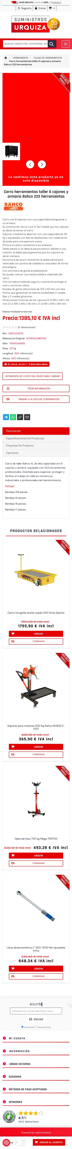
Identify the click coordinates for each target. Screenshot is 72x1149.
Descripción (13, 431)
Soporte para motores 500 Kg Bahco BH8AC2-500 (36, 727)
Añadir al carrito (51, 1142)
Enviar (38, 1019)
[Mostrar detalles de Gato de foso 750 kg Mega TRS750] (36, 799)
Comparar (39, 641)
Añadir (38, 633)
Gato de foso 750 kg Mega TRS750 (36, 838)
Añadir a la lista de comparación (38, 399)
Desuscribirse (44, 1027)
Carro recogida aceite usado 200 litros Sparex (36, 612)
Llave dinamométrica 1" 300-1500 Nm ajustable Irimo (36, 949)
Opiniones (12, 453)
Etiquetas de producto (20, 445)
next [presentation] (42, 164)
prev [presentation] (30, 164)
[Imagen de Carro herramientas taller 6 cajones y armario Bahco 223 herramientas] (36, 151)
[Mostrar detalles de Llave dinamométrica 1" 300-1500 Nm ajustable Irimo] (36, 908)
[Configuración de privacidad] (6, 1143)
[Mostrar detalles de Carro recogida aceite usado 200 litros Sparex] (36, 573)
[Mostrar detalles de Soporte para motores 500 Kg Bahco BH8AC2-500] (36, 686)
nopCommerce (43, 1132)
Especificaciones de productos (25, 438)
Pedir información (39, 388)
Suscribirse (29, 1027)
